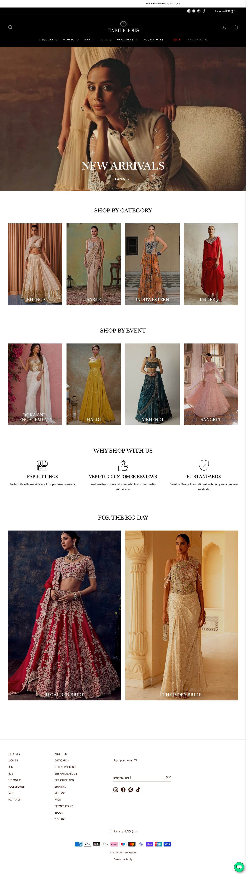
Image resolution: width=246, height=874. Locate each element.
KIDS (105, 39)
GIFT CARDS (62, 760)
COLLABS (60, 819)
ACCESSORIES (154, 39)
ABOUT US (60, 754)
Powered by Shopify (123, 859)
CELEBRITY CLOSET (65, 767)
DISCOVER (47, 39)
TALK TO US (195, 39)
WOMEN (69, 39)
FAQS (58, 799)
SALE (177, 39)
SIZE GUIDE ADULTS (66, 773)
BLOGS (59, 813)
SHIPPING (60, 787)
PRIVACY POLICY (64, 806)
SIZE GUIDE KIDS (64, 780)
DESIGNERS (126, 39)
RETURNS (60, 793)
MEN (88, 39)
